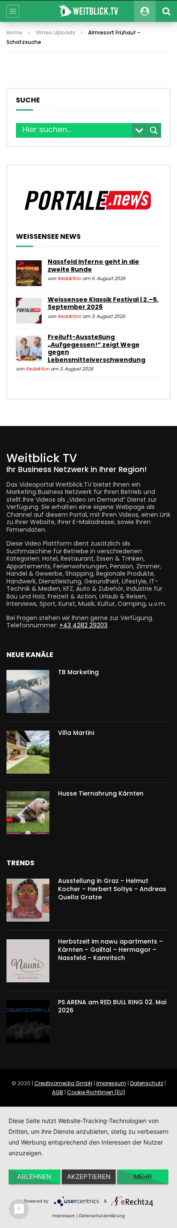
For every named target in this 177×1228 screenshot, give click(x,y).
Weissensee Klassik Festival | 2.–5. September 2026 (103, 303)
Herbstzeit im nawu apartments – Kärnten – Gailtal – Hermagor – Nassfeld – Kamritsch (110, 949)
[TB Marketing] (27, 691)
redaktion (69, 278)
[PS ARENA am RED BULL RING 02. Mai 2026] (27, 1021)
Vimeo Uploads (55, 32)
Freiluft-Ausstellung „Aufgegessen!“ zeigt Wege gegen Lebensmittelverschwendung (96, 348)
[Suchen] (166, 11)
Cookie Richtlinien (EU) (96, 1092)
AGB (57, 1092)
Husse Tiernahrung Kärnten (100, 793)
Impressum (111, 1083)
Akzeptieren (88, 1176)
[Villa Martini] (27, 752)
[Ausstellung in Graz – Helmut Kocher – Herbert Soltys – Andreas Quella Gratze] (27, 900)
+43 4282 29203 (83, 625)
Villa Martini (76, 732)
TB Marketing (78, 672)
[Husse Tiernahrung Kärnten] (27, 812)
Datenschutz (146, 1083)
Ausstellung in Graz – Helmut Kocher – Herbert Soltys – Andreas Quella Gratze (112, 888)
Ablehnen (34, 1176)
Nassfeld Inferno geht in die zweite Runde (93, 265)
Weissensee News (48, 236)
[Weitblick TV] (88, 11)
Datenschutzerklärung (102, 1215)
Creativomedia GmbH (63, 1083)
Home (14, 32)
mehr (143, 1176)
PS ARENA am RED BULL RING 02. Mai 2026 (112, 1006)
